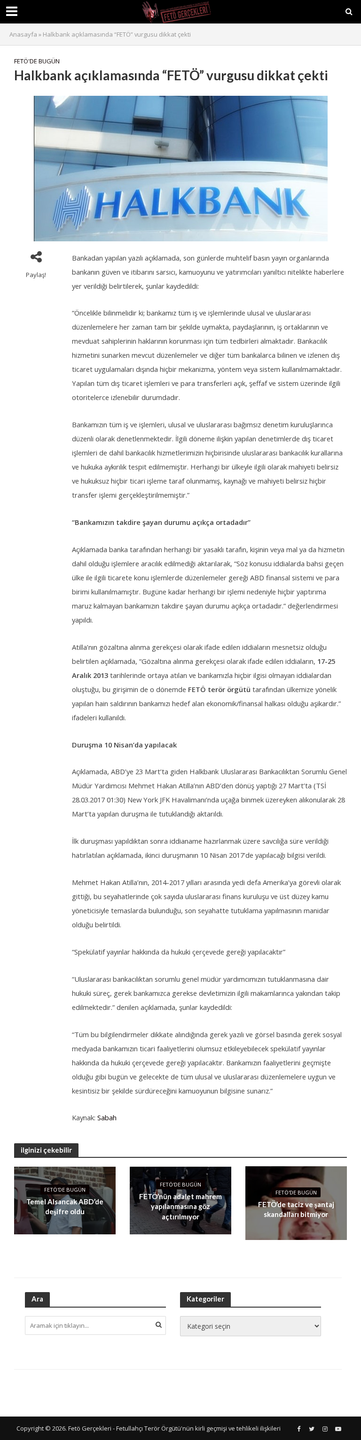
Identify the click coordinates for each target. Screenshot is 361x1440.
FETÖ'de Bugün (37, 61)
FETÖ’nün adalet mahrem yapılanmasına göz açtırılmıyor (180, 1206)
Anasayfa (23, 34)
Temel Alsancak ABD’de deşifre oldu (64, 1206)
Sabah (107, 1117)
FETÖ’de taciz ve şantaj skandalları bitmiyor (296, 1209)
